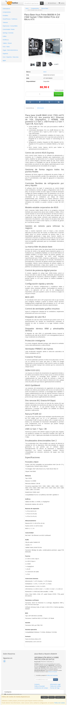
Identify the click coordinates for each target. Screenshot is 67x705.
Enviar (55, 679)
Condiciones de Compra (41, 688)
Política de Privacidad (52, 671)
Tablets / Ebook (7, 43)
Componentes (7, 12)
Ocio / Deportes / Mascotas (10, 57)
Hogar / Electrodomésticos (10, 50)
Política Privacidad (39, 686)
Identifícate (52, 3)
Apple (4, 60)
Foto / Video (6, 46)
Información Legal (55, 684)
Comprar (58, 94)
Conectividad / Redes (9, 29)
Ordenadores (6, 8)
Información (40, 108)
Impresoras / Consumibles (10, 26)
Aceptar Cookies (60, 697)
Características (30, 108)
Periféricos (6, 40)
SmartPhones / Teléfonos (10, 19)
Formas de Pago (54, 688)
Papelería (5, 53)
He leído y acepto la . (47, 675)
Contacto (37, 684)
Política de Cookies (59, 703)
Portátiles (5, 15)
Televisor (5, 22)
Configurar (44, 697)
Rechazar (51, 697)
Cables (4, 36)
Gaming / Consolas (8, 33)
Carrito (62, 3)
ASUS (44, 72)
